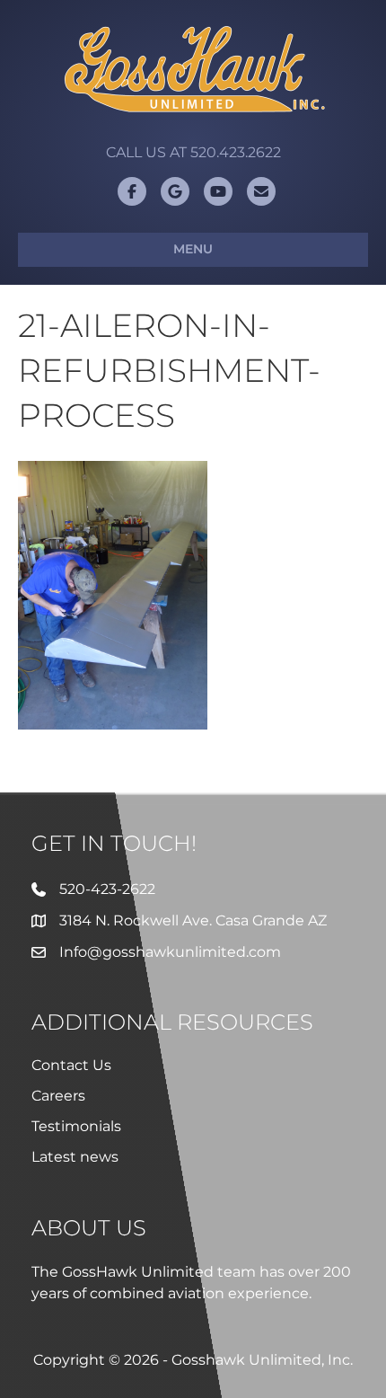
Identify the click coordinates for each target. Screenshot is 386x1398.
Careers (58, 1095)
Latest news (74, 1156)
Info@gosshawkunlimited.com (170, 951)
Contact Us (71, 1065)
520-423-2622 (107, 889)
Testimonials (76, 1126)
